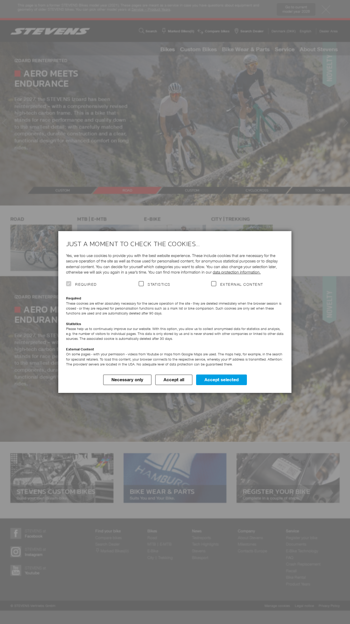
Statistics (159, 284)
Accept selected (221, 379)
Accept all (173, 379)
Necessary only (127, 379)
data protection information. (237, 272)
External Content (241, 284)
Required (86, 284)
